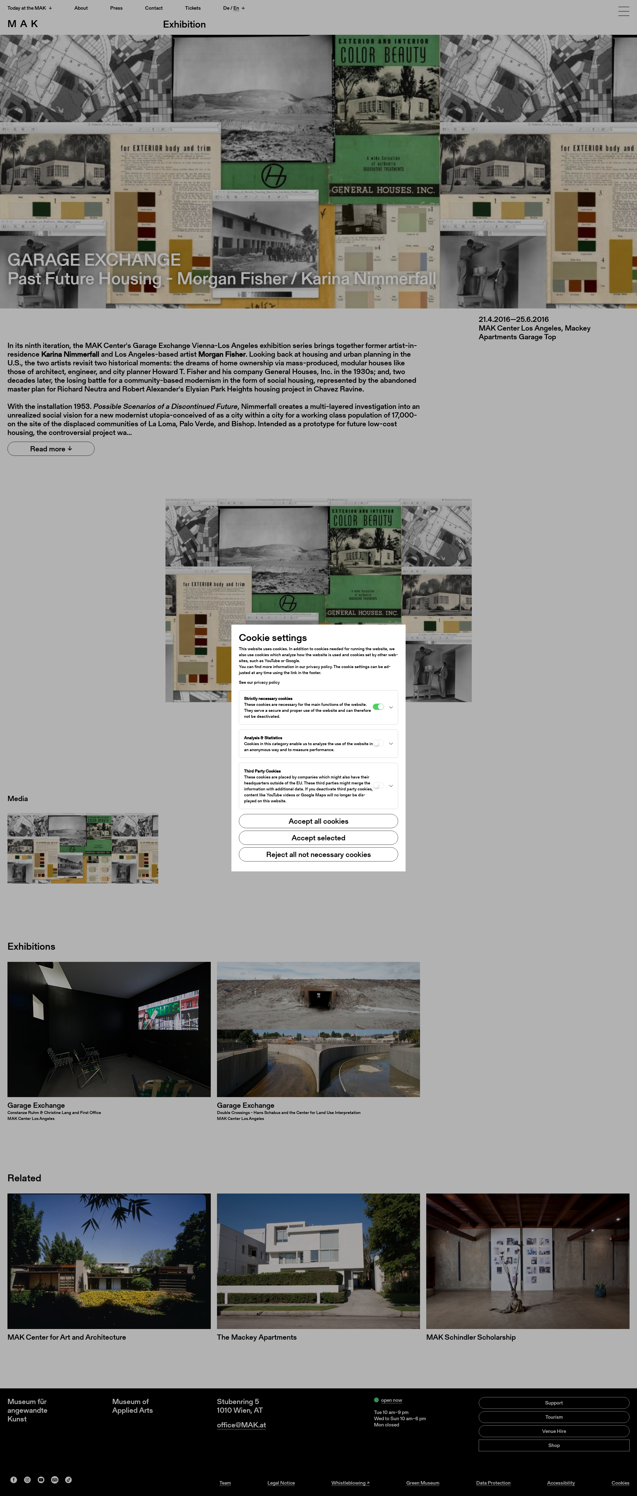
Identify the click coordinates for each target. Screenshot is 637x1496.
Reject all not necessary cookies (318, 854)
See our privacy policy (259, 682)
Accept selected (318, 837)
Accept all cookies (319, 821)
